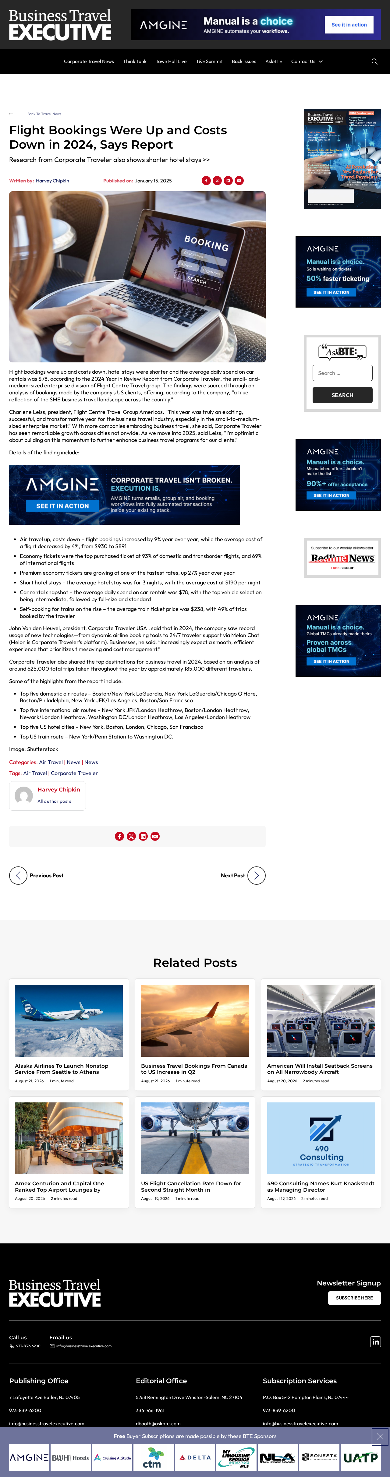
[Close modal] (380, 1437)
